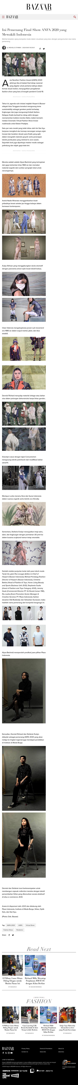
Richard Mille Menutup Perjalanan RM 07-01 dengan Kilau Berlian (35, 981)
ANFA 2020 (11, 925)
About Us (61, 1048)
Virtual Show (30, 925)
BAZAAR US (30, 1033)
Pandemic (19, 930)
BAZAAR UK (13, 987)
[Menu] (3, 17)
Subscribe (43, 1052)
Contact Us (25, 1052)
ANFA (20, 925)
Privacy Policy (26, 1048)
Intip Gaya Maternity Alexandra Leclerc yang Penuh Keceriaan (67, 1028)
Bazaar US (68, 1033)
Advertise (61, 1052)
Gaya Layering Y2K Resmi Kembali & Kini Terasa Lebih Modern (29, 1028)
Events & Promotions (46, 1048)
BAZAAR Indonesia (36, 987)
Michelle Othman (15, 47)
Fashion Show (8, 930)
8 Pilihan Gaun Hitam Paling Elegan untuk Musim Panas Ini (12, 981)
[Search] (75, 17)
